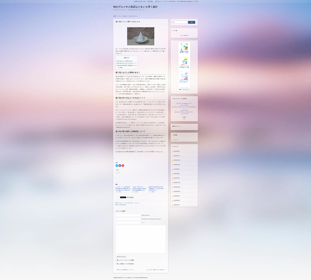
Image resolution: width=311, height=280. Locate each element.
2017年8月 (177, 173)
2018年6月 (177, 169)
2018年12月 (177, 160)
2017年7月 (177, 178)
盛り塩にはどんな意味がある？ (124, 61)
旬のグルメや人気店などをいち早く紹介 (135, 6)
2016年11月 (177, 187)
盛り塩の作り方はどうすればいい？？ (126, 63)
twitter (179, 1)
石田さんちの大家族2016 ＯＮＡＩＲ (125, 269)
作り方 (118, 204)
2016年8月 (177, 200)
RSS (197, 1)
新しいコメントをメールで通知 (125, 260)
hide (128, 57)
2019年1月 (177, 155)
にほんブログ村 (184, 105)
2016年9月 (177, 196)
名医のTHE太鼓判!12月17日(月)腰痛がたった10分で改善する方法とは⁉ (156, 188)
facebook (185, 1)
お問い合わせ (158, 1)
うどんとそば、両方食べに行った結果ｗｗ (155, 269)
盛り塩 (124, 204)
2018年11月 (177, 164)
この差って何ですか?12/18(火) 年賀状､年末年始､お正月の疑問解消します (139, 188)
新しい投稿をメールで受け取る (125, 263)
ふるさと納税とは (184, 35)
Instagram (173, 1)
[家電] (184, 117)
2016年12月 (177, 182)
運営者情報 (150, 1)
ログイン (176, 139)
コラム (137, 202)
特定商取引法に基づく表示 (140, 1)
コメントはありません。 (128, 202)
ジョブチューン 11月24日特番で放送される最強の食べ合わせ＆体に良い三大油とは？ (123, 188)
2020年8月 (177, 151)
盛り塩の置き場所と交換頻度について (126, 65)
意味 (121, 204)
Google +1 (191, 1)
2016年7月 (177, 205)
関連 (120, 67)
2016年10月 (177, 191)
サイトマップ (166, 1)
